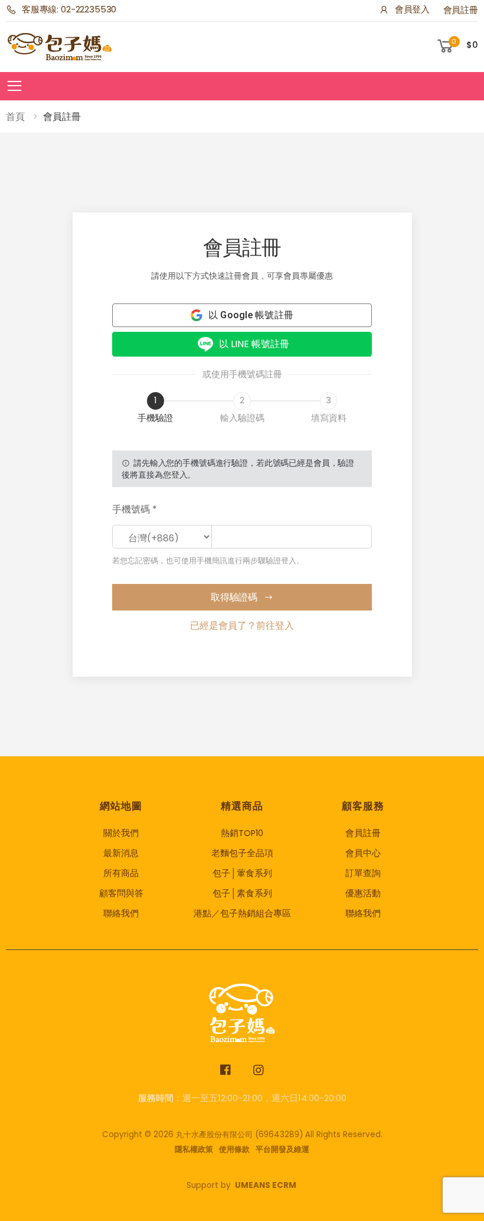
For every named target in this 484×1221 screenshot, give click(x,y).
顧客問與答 (121, 893)
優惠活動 (363, 893)
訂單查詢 (363, 873)
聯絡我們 (121, 913)
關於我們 (121, 833)
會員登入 (412, 9)
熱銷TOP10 (242, 833)
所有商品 (121, 873)
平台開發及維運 (282, 1149)
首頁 (15, 116)
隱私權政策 (194, 1149)
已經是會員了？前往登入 (242, 625)
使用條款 (234, 1149)
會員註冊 (460, 10)
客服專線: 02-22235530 (69, 9)
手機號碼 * (134, 509)
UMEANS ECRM (265, 1185)
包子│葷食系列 (242, 873)
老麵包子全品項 (242, 853)
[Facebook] (225, 1070)
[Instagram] (259, 1070)
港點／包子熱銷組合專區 (242, 913)
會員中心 (363, 853)
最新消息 (121, 853)
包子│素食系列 (242, 893)
